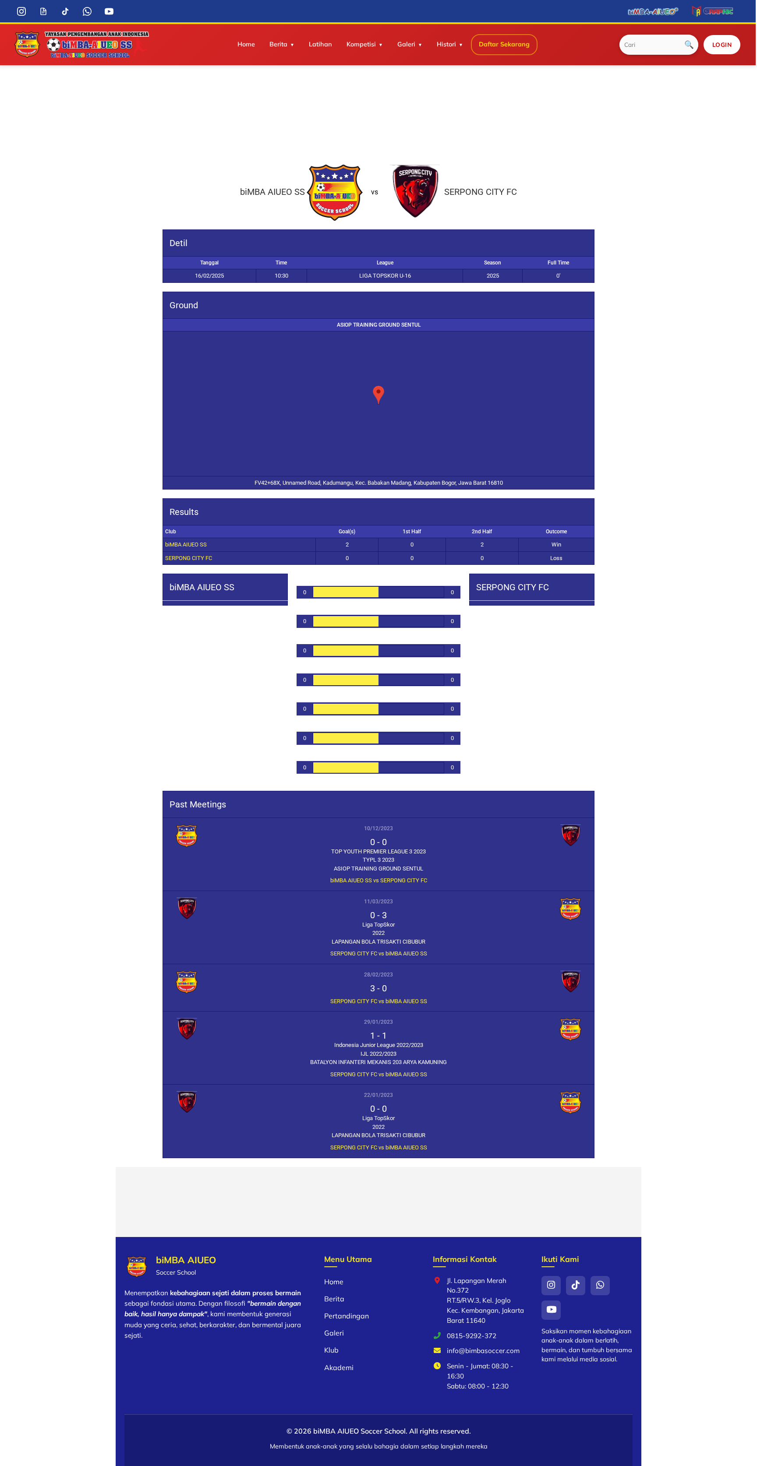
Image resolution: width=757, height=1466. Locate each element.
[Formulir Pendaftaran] (43, 11)
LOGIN (722, 44)
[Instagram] (21, 11)
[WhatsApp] (87, 11)
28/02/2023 (378, 975)
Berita (278, 44)
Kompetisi (361, 44)
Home (246, 44)
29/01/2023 (378, 1022)
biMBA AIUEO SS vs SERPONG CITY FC (378, 880)
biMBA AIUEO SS (186, 544)
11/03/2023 (378, 902)
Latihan (320, 44)
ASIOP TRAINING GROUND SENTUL (379, 325)
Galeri (406, 44)
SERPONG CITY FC (188, 558)
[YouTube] (109, 11)
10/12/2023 (378, 828)
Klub (331, 1350)
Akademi (339, 1367)
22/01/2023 (378, 1095)
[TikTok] (65, 11)
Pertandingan (346, 1315)
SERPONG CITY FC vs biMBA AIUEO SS (378, 953)
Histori (446, 44)
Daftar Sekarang (504, 44)
